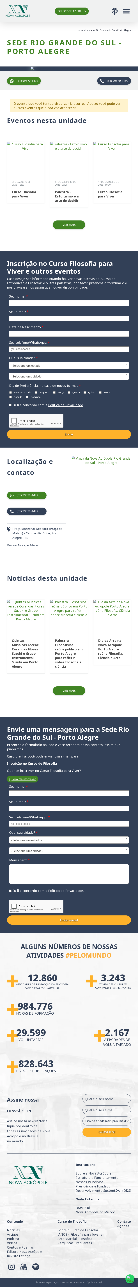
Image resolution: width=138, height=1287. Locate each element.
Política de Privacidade (65, 405)
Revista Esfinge (18, 1256)
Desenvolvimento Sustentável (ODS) (103, 1190)
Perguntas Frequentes (75, 1243)
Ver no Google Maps (22, 545)
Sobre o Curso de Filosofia (78, 1230)
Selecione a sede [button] (69, 11)
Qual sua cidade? (23, 358)
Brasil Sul (83, 1208)
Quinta (91, 392)
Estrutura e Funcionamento (97, 1177)
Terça (60, 392)
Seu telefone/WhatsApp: (29, 342)
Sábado (17, 397)
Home (80, 30)
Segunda (44, 392)
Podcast (13, 1239)
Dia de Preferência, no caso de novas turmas (45, 385)
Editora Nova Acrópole (24, 1251)
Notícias (13, 1230)
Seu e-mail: (19, 312)
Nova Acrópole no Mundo (95, 1212)
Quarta (76, 392)
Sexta (106, 392)
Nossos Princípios (89, 1182)
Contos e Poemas (20, 1247)
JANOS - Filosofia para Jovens (80, 1234)
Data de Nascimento (26, 327)
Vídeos (12, 1243)
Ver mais (69, 225)
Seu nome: (18, 296)
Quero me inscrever (22, 779)
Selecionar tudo (22, 392)
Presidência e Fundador (94, 1186)
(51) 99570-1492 (27, 81)
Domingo (35, 397)
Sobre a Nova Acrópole (93, 1173)
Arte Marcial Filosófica (75, 1239)
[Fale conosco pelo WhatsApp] (129, 1278)
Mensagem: (19, 860)
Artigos (13, 1234)
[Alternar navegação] (126, 11)
